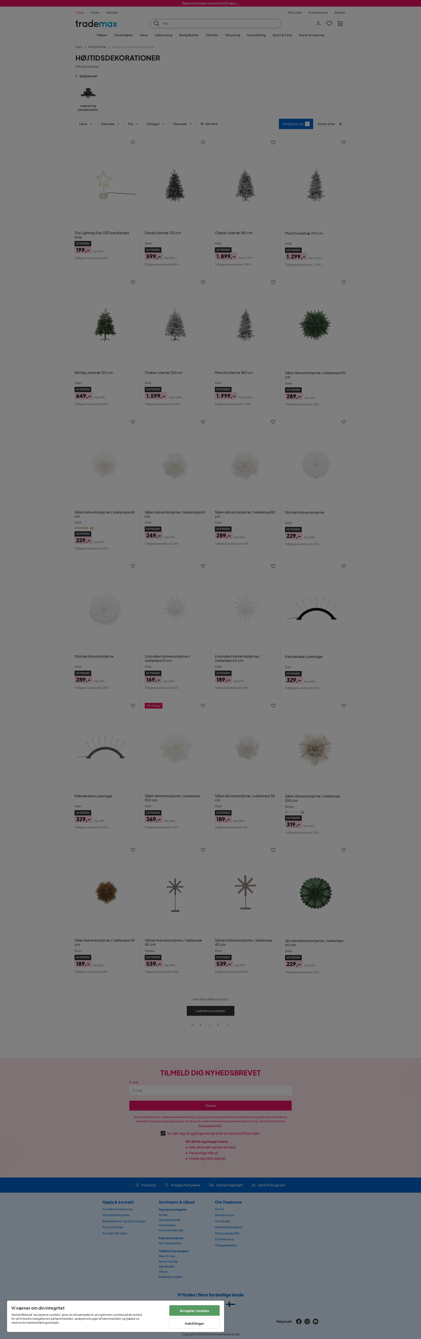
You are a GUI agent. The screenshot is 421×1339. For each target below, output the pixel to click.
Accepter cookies (194, 1310)
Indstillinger (194, 1323)
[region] (115, 1316)
